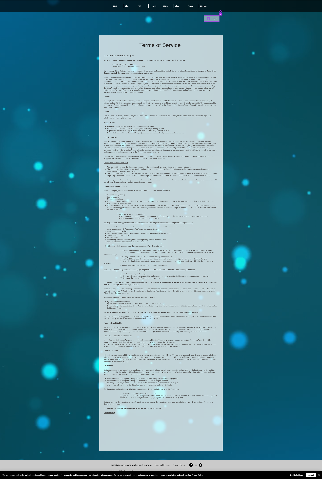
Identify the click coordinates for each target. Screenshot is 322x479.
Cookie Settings (296, 475)
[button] (142, 6)
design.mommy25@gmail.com (126, 284)
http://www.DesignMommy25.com (140, 126)
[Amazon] (195, 465)
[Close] (318, 475)
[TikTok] (191, 465)
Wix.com (149, 465)
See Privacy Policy (195, 475)
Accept (311, 475)
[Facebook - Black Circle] (200, 465)
